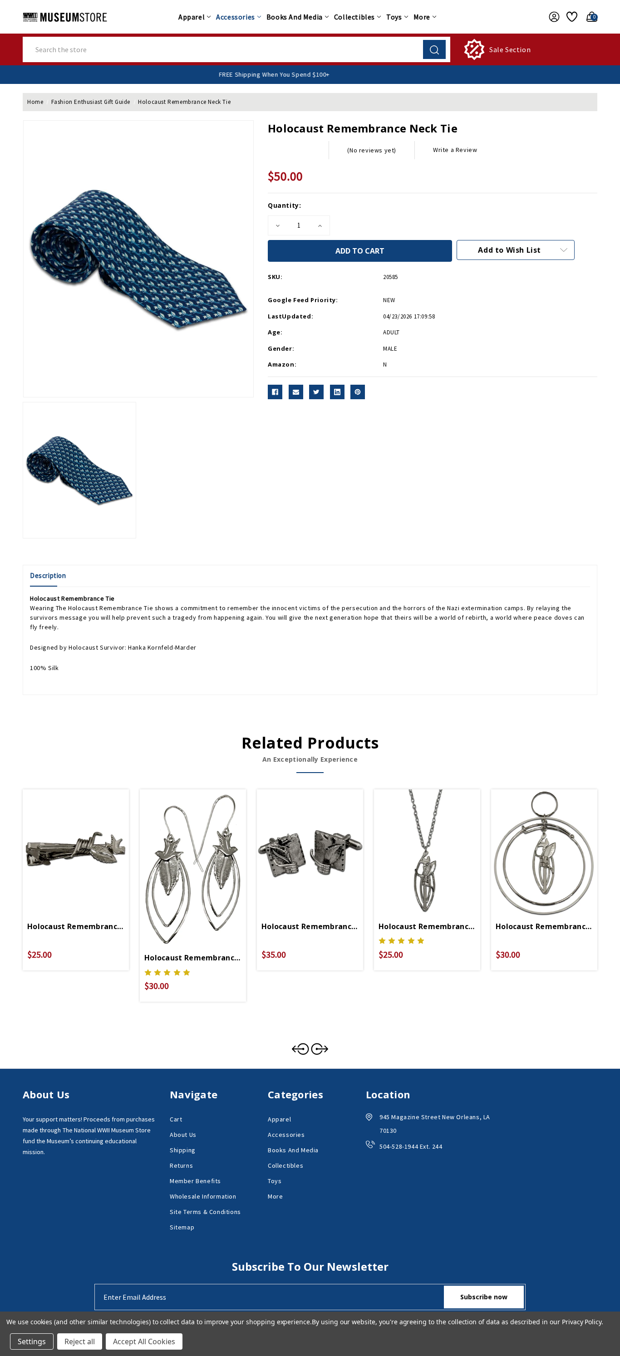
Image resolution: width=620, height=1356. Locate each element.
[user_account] (552, 16)
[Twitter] (316, 392)
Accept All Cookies (144, 1341)
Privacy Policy (581, 1321)
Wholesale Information (203, 1196)
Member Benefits (195, 1181)
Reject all (79, 1341)
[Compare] (87, 842)
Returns (181, 1165)
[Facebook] (275, 392)
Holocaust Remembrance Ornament (544, 926)
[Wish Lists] (570, 16)
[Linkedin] (337, 392)
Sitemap (182, 1227)
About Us (183, 1135)
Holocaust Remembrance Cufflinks (310, 926)
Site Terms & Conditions (205, 1212)
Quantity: (284, 205)
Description (48, 575)
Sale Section (510, 49)
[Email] (296, 392)
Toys (394, 16)
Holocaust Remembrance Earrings (192, 958)
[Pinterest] (357, 392)
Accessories (235, 16)
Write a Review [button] (455, 150)
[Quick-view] (65, 842)
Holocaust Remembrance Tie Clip (75, 926)
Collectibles (354, 16)
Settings (32, 1341)
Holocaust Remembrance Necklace (427, 926)
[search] (434, 49)
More (421, 16)
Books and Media (294, 16)
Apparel (191, 16)
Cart (176, 1119)
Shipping (183, 1150)
